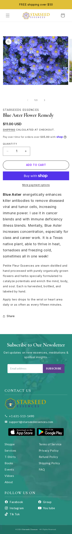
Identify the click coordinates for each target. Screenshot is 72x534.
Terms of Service (50, 444)
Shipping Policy (49, 463)
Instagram (17, 508)
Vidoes (9, 475)
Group (47, 502)
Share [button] (11, 316)
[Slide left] (27, 100)
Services (10, 450)
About (9, 482)
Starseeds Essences (30, 529)
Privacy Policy (49, 450)
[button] (7, 15)
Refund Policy (48, 457)
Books (9, 463)
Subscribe (53, 368)
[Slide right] (44, 100)
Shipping (9, 129)
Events (9, 469)
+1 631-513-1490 (21, 416)
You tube (49, 508)
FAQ (42, 469)
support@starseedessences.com (31, 422)
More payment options (36, 184)
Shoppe (10, 444)
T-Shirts (10, 457)
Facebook (16, 502)
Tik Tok (15, 514)
